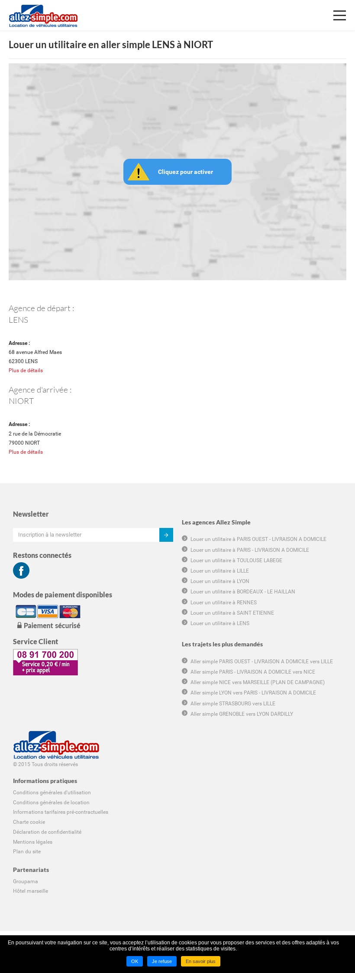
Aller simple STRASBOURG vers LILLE (232, 704)
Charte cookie (29, 822)
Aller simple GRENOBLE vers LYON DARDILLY (241, 714)
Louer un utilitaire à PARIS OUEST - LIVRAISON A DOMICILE (258, 539)
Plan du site (27, 852)
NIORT (21, 401)
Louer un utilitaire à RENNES (223, 603)
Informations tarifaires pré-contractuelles (60, 812)
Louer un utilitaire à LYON (219, 581)
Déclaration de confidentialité (47, 832)
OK (134, 961)
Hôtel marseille (30, 891)
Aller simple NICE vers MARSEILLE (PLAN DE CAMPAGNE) (257, 682)
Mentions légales (32, 842)
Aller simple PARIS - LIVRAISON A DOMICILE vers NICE (252, 672)
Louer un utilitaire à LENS (219, 623)
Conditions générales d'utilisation (52, 793)
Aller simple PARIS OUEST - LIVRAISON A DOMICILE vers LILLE (261, 661)
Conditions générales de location (51, 802)
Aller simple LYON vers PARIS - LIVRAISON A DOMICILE (253, 693)
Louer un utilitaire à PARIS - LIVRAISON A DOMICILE (249, 550)
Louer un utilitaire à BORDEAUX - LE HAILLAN (242, 592)
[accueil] (43, 11)
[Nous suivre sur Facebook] (21, 570)
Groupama (25, 881)
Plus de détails (26, 370)
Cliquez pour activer (185, 171)
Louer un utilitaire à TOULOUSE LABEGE (236, 560)
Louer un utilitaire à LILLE (219, 571)
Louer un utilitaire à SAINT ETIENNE (232, 613)
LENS (18, 319)
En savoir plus (201, 961)
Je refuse (162, 961)
